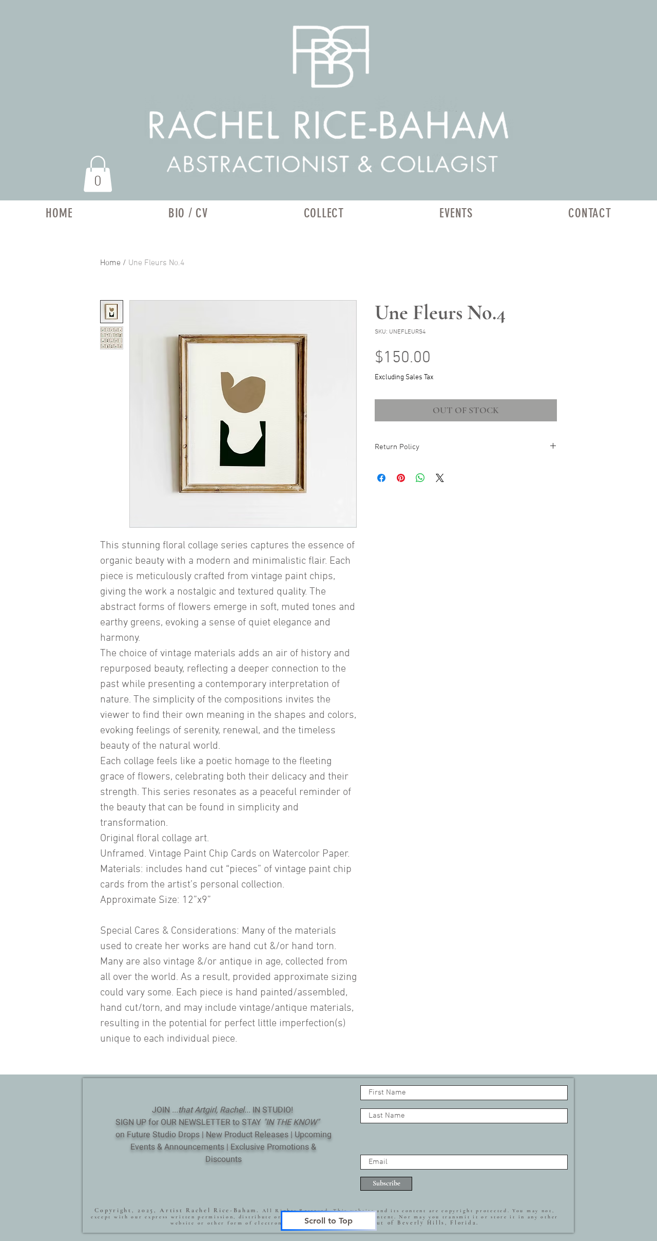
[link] (98, 174)
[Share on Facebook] (381, 478)
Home (110, 263)
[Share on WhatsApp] (420, 478)
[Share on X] (440, 478)
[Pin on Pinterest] (401, 478)
